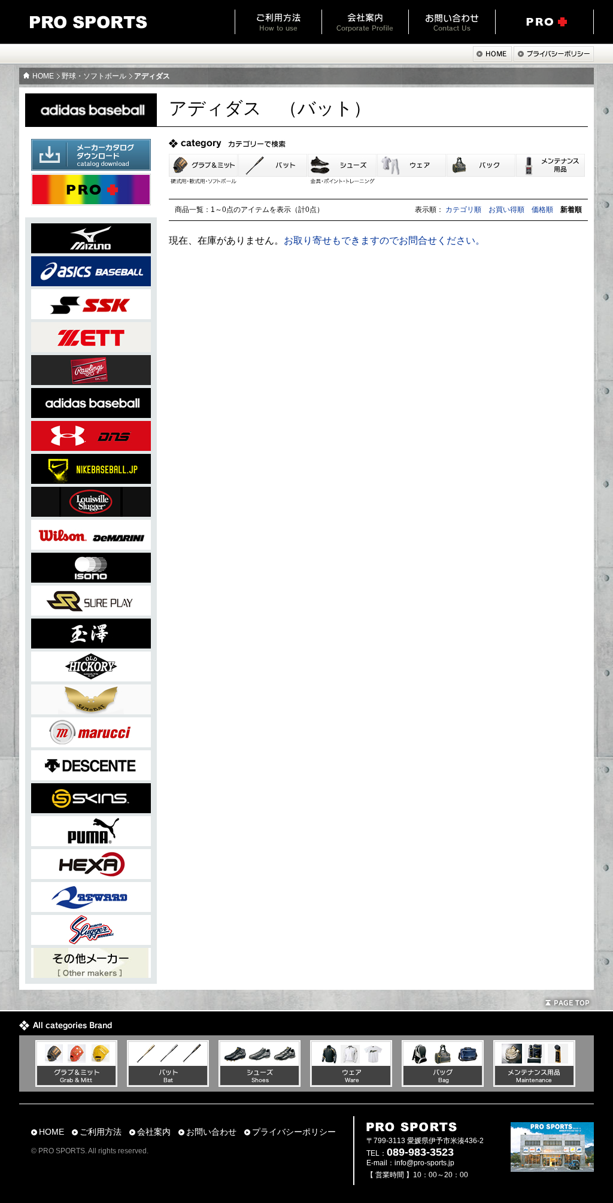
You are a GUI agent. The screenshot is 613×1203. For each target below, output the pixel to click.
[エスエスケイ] (91, 316)
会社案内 (364, 22)
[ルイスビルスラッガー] (91, 513)
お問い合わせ (451, 22)
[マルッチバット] (91, 744)
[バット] (168, 1083)
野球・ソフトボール (94, 76)
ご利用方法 (278, 22)
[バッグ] (443, 1083)
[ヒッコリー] (91, 678)
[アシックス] (91, 283)
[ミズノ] (91, 250)
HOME (43, 76)
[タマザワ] (91, 645)
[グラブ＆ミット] (76, 1083)
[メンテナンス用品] (534, 1083)
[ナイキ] (91, 480)
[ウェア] (351, 1083)
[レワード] (91, 909)
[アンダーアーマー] (91, 448)
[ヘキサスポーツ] (91, 876)
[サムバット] (91, 711)
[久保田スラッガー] (91, 942)
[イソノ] (91, 579)
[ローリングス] (91, 382)
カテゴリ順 (463, 209)
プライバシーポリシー (294, 1132)
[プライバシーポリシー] (554, 58)
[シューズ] (260, 1083)
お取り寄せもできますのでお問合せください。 (384, 240)
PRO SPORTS (88, 22)
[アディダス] (91, 415)
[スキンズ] (91, 810)
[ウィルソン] (91, 546)
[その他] (91, 974)
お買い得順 (506, 209)
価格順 (542, 209)
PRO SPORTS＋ (544, 22)
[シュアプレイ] (91, 612)
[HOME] (492, 58)
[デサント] (91, 777)
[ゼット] (91, 349)
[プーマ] (91, 843)
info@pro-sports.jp (424, 1163)
